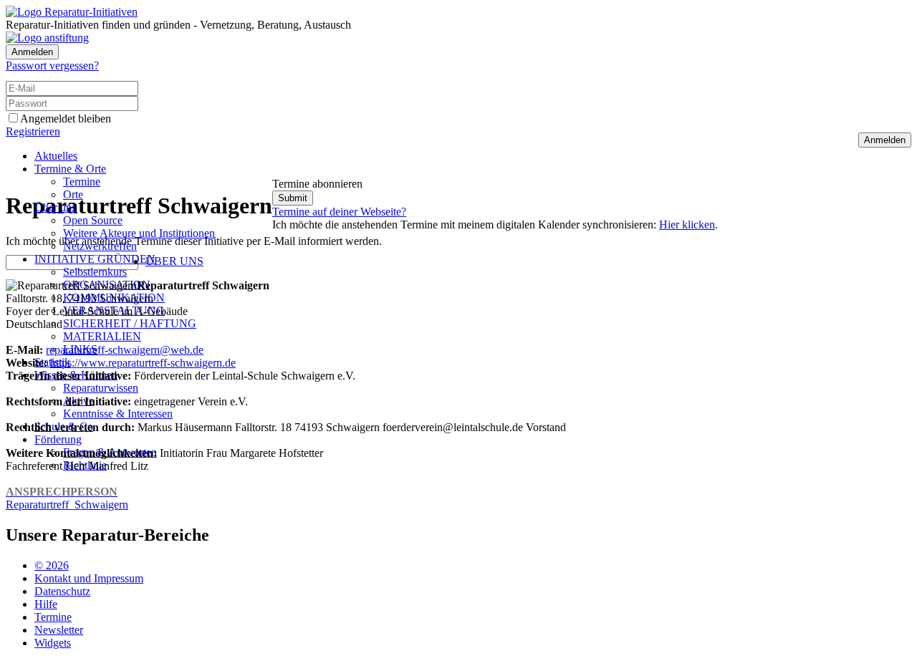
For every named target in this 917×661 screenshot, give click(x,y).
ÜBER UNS (174, 261)
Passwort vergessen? (52, 65)
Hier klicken (687, 224)
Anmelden (32, 52)
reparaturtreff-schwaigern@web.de (124, 350)
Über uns (55, 207)
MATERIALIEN (102, 336)
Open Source (93, 220)
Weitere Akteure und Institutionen (139, 233)
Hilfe (45, 604)
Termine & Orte (70, 169)
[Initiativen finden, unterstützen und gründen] (72, 12)
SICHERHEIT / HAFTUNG (129, 323)
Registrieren (33, 131)
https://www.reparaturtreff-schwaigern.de (143, 363)
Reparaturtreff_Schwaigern (67, 498)
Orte (73, 194)
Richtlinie (85, 465)
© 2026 (51, 565)
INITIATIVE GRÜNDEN (94, 259)
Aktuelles (55, 156)
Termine (81, 181)
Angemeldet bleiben (65, 118)
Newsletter (58, 630)
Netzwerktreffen (100, 246)
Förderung (58, 439)
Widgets (52, 643)
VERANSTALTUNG (114, 310)
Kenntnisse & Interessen (118, 413)
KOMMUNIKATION (114, 297)
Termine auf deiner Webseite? (339, 212)
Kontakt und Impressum (88, 578)
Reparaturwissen (100, 388)
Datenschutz (62, 591)
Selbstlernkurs (95, 272)
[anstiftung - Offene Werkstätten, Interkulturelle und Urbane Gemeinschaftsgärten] (47, 38)
